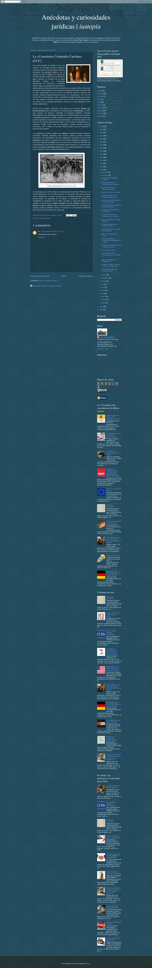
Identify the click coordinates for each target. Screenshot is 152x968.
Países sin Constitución (110, 506)
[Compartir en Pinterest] (75, 215)
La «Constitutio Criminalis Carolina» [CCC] (109, 270)
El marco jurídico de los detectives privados (108, 188)
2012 (101, 169)
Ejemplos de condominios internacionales (111, 738)
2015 (101, 160)
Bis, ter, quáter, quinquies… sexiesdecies (111, 632)
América (99, 93)
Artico (99, 99)
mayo (103, 290)
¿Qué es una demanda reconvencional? (113, 522)
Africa (99, 91)
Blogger (87, 963)
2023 (101, 136)
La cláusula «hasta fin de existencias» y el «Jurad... (110, 215)
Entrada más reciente (39, 276)
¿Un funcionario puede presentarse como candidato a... (111, 254)
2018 (101, 151)
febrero (103, 299)
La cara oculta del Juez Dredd (110, 192)
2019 (101, 148)
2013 (101, 166)
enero (103, 303)
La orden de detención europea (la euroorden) (111, 230)
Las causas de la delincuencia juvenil (112, 907)
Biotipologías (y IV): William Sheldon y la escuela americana (112, 668)
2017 (101, 154)
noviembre (104, 175)
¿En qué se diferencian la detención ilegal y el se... (110, 196)
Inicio (64, 276)
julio (102, 284)
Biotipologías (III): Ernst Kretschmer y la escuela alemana (113, 573)
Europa (48, 218)
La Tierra (100, 113)
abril (102, 293)
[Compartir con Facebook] (73, 215)
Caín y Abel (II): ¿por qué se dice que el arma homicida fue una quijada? (113, 540)
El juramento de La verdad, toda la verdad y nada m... (111, 246)
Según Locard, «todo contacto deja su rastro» (113, 614)
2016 (101, 157)
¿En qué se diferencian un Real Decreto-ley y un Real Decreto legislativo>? (113, 757)
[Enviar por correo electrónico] (67, 215)
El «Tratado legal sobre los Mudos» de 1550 (109, 225)
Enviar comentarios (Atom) (48, 280)
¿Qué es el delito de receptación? (112, 939)
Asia (98, 102)
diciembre (104, 172)
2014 (101, 163)
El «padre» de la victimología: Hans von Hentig (113, 453)
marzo (103, 296)
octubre (103, 275)
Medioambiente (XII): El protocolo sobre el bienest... (110, 183)
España (42, 218)
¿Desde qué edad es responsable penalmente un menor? (110, 240)
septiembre (105, 278)
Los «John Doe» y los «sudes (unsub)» (113, 721)
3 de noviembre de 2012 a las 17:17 (52, 231)
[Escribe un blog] (69, 215)
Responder (41, 237)
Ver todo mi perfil (102, 349)
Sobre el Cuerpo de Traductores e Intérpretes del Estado (113, 417)
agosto (103, 281)
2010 (101, 310)
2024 (101, 132)
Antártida (100, 96)
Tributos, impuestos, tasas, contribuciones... (113, 837)
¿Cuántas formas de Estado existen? (112, 786)
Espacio (99, 105)
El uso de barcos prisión (108, 250)
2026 (101, 126)
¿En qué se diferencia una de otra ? (113, 855)
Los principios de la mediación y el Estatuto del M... (111, 201)
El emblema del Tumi (113, 555)
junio (103, 287)
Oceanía (100, 116)
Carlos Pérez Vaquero (106, 337)
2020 (101, 145)
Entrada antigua (86, 276)
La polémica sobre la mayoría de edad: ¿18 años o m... (110, 265)
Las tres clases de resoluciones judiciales (113, 872)
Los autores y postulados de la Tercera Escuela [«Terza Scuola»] (111, 651)
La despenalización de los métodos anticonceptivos (113, 435)
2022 (101, 139)
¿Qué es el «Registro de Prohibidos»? (108, 260)
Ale (39, 231)
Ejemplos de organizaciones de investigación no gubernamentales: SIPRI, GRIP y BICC (113, 472)
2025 (101, 129)
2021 (101, 142)
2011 (101, 306)
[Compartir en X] (71, 215)
